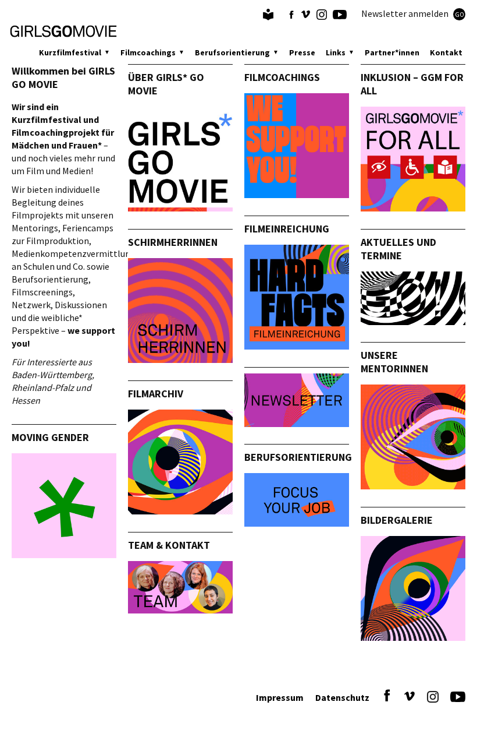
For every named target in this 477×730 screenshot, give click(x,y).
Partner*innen (392, 52)
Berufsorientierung (232, 52)
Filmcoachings (148, 52)
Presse (302, 52)
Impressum (280, 697)
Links (336, 52)
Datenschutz (342, 697)
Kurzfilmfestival (70, 52)
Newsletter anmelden (412, 13)
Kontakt (446, 52)
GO (459, 14)
